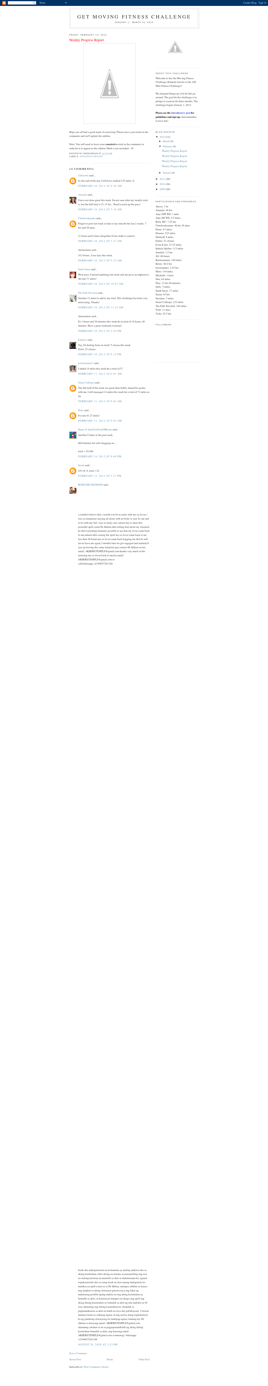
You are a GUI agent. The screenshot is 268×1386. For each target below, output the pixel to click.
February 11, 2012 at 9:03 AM (100, 420)
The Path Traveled (87, 293)
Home (110, 1359)
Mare (81, 410)
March (166, 141)
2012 (163, 137)
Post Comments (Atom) (96, 1367)
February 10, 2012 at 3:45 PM (99, 331)
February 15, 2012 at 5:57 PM (99, 476)
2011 (163, 179)
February (168, 146)
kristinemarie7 (85, 363)
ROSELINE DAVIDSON (90, 484)
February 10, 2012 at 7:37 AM (100, 241)
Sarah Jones (84, 269)
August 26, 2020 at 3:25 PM (98, 1344)
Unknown (83, 175)
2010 (163, 184)
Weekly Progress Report (174, 151)
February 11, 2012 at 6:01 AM (100, 373)
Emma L (82, 339)
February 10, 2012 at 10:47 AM (101, 283)
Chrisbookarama (87, 218)
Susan (81, 465)
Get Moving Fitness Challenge (134, 16)
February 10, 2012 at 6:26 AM (100, 186)
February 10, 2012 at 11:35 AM (101, 307)
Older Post (144, 1359)
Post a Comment (78, 1353)
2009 (163, 189)
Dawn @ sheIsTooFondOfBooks (95, 429)
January (167, 172)
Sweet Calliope (86, 382)
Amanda (82, 194)
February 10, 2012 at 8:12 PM (99, 354)
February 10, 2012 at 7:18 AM (100, 209)
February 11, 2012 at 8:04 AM (100, 401)
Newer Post (75, 1359)
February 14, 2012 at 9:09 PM (99, 456)
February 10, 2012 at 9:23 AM (100, 260)
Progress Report (91, 156)
